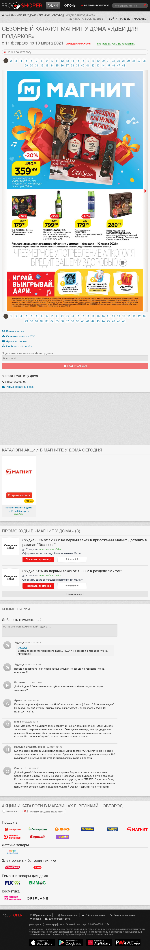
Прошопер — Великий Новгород (22, 5)
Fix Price (12, 883)
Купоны (70, 5)
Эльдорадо (12, 867)
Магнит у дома (26, 15)
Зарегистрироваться (133, 18)
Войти (113, 18)
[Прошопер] (3, 15)
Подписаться (77, 365)
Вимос (37, 883)
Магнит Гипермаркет (12, 836)
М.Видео (37, 867)
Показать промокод (38, 559)
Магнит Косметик (12, 898)
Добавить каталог (67, 915)
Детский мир (12, 852)
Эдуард (22, 647)
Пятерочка (12, 829)
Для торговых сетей (59, 918)
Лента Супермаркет (112, 829)
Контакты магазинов (124, 915)
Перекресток (37, 829)
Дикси (62, 829)
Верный (37, 836)
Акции (53, 5)
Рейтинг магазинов (95, 915)
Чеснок (62, 836)
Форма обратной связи (19, 386)
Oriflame (37, 898)
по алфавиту (12, 811)
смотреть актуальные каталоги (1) (116, 43)
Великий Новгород (51, 15)
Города (36, 918)
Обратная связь (41, 915)
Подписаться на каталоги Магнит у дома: (28, 353)
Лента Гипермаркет (87, 829)
